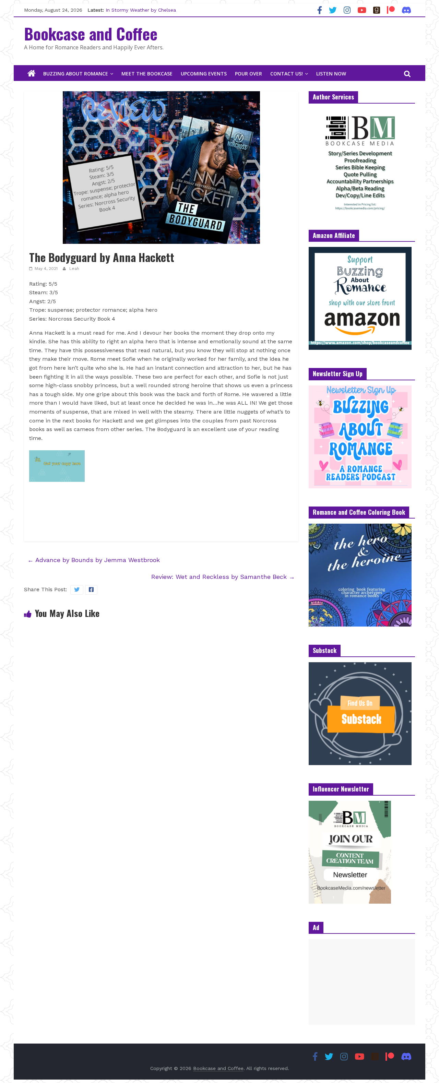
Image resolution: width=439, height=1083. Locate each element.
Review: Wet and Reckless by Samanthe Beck (223, 576)
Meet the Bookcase (147, 73)
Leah (74, 268)
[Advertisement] (362, 982)
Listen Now (331, 73)
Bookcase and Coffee (90, 33)
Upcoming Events (204, 73)
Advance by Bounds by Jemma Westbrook (93, 559)
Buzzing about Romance (75, 73)
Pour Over (248, 73)
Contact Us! (286, 73)
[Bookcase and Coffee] (31, 74)
